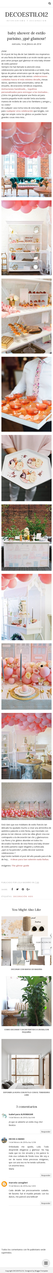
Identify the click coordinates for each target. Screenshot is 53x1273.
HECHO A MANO (16, 1139)
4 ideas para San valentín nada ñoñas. (29, 859)
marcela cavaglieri (18, 1182)
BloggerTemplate (41, 1271)
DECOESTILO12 (26, 14)
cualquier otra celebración (19, 111)
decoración (20, 896)
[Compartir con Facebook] (12, 889)
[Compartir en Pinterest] (23, 889)
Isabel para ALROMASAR (21, 1114)
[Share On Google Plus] (28, 889)
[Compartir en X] (17, 889)
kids (30, 896)
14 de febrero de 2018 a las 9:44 (22, 1117)
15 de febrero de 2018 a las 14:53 (22, 1186)
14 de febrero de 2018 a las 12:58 (22, 1142)
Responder (45, 1132)
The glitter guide (20, 865)
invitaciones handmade (13, 89)
